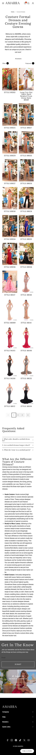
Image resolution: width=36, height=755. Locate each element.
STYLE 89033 (26, 155)
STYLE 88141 (26, 323)
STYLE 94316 (9, 378)
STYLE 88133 (26, 378)
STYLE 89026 (26, 183)
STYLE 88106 (26, 350)
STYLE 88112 (9, 406)
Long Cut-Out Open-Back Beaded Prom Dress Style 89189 (26, 96)
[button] (3, 3)
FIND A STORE (27, 751)
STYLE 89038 (26, 267)
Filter (4, 63)
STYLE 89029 (10, 155)
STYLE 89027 (26, 128)
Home (12, 12)
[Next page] (28, 415)
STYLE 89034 (10, 239)
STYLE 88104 (26, 406)
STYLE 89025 (10, 128)
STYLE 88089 (10, 323)
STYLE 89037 (9, 183)
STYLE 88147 (9, 295)
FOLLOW (18, 685)
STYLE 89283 (9, 92)
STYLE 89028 (26, 211)
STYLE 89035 (26, 239)
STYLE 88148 (26, 295)
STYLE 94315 (9, 350)
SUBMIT (18, 664)
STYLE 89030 (10, 211)
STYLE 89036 (10, 267)
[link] (33, 3)
